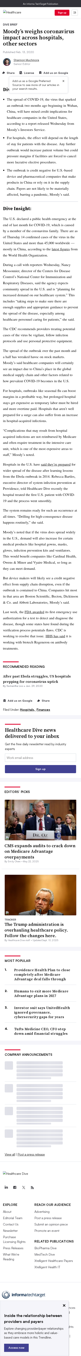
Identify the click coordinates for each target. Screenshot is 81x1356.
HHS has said (55, 636)
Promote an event (46, 1231)
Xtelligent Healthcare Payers (53, 1261)
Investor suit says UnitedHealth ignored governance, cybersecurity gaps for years (42, 1012)
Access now (16, 1347)
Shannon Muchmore (26, 60)
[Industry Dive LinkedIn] (6, 1188)
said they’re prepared (56, 464)
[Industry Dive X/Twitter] (23, 1188)
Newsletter (10, 1231)
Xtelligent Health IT (47, 1267)
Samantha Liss (14, 685)
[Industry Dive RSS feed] (32, 1188)
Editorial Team (12, 1218)
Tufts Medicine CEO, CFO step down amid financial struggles (41, 1031)
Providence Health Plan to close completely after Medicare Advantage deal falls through (42, 975)
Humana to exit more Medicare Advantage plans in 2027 (41, 993)
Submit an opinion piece (51, 1224)
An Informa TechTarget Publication (40, 3)
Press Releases (13, 1248)
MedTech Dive (44, 1254)
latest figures (61, 249)
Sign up (62, 12)
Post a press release (31, 1154)
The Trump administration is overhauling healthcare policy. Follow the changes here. (36, 930)
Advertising (42, 1212)
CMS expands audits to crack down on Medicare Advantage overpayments (40, 851)
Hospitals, (28, 710)
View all (10, 1154)
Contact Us (10, 1224)
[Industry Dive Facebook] (15, 1188)
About (7, 1212)
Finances (43, 710)
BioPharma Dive (45, 1248)
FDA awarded (34, 611)
